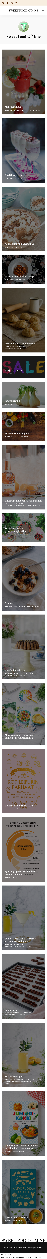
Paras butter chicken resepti (20, 276)
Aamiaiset (9, 606)
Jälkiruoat (9, 179)
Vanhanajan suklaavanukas (19, 243)
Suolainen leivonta (13, 348)
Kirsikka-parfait (13, 175)
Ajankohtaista (11, 809)
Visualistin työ (11, 741)
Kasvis (7, 437)
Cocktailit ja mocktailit (15, 505)
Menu (43, 10)
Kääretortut (11, 1081)
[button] (42, 3)
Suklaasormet (12, 1009)
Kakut (20, 1081)
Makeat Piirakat (25, 536)
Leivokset (19, 534)
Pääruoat (14, 280)
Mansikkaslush (13, 106)
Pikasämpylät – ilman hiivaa (20, 343)
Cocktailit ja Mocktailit (15, 110)
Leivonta (14, 346)
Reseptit (36, 110)
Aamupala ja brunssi (22, 606)
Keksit (7, 1013)
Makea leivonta (11, 536)
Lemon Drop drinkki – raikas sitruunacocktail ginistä (20, 940)
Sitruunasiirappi (14, 1076)
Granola (9, 603)
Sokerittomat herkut (14, 538)
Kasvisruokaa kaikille (16, 1216)
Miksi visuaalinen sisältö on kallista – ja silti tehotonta (19, 736)
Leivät (7, 346)
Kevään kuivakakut (15, 670)
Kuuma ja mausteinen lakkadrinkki (23, 500)
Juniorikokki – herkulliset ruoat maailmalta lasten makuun (21, 1147)
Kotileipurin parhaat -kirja (19, 805)
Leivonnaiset (29, 534)
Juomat (29, 110)
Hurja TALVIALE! (14, 370)
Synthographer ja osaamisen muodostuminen (20, 873)
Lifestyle (8, 374)
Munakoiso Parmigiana (17, 433)
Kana (7, 280)
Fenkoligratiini (13, 400)
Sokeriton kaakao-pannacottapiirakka (15, 530)
